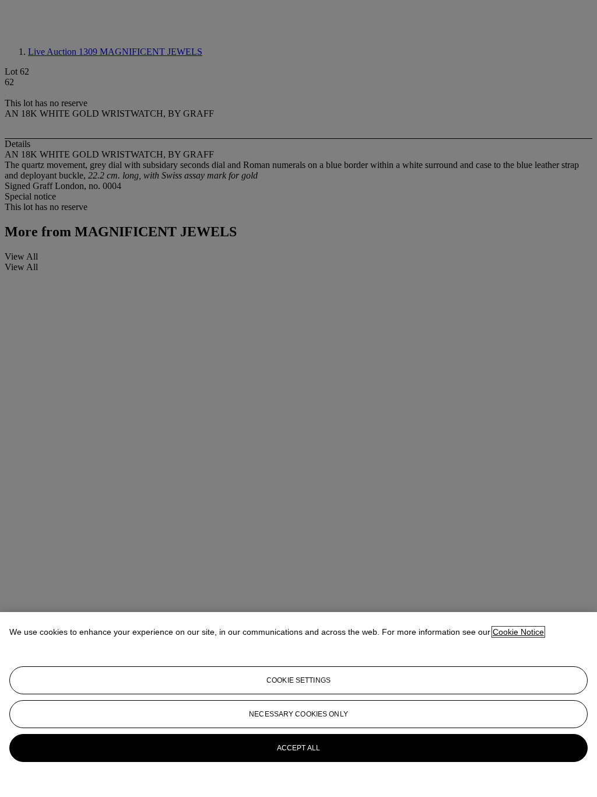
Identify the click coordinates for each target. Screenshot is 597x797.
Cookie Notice (518, 632)
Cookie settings (298, 680)
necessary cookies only (298, 714)
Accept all (298, 748)
